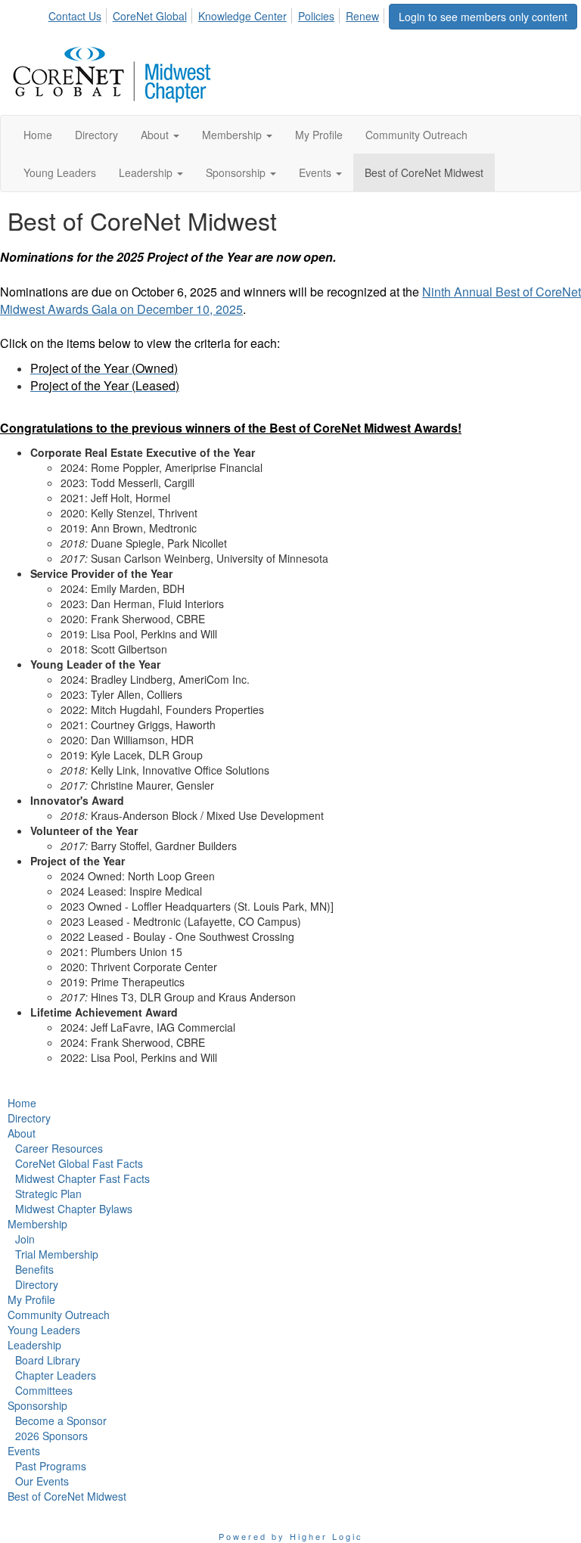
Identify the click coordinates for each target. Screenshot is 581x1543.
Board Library (47, 1360)
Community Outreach (59, 1314)
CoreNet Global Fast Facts (79, 1163)
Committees (44, 1390)
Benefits (34, 1269)
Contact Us (74, 15)
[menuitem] (79, 13)
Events (24, 1450)
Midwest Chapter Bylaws (73, 1208)
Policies (316, 15)
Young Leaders (44, 1329)
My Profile (31, 1299)
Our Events (42, 1481)
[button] (160, 135)
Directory (29, 1117)
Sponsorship (37, 1405)
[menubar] (218, 13)
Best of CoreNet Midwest (67, 1496)
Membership (37, 1223)
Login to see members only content (483, 16)
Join (25, 1239)
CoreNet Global (150, 15)
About (22, 1133)
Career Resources (59, 1148)
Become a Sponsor (61, 1420)
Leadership (34, 1344)
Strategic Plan (48, 1193)
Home (22, 1102)
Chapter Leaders (55, 1375)
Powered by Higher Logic (291, 1536)
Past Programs (50, 1465)
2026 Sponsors (51, 1435)
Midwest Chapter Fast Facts (82, 1178)
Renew (362, 15)
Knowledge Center (242, 15)
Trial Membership (56, 1254)
